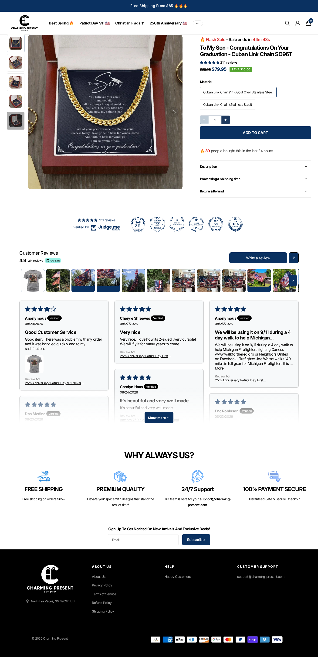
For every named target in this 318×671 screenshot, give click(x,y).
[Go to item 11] (284, 280)
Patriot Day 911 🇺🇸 (94, 23)
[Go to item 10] (259, 280)
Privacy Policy (102, 585)
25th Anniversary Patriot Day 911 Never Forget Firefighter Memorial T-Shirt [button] (53, 383)
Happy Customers (178, 577)
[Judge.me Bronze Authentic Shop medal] (176, 224)
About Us (98, 577)
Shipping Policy (103, 611)
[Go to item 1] (32, 280)
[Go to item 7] (183, 280)
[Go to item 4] (108, 280)
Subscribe (196, 539)
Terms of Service (104, 594)
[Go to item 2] (58, 280)
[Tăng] (225, 120)
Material (206, 82)
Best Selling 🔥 (61, 23)
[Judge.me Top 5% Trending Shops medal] (215, 224)
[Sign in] (297, 23)
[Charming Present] (50, 579)
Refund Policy (102, 603)
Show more (157, 418)
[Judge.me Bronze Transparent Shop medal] (196, 224)
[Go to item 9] (234, 280)
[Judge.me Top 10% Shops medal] (235, 224)
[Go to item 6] (158, 280)
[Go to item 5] (133, 280)
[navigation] (15, 43)
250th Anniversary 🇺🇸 (168, 23)
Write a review (258, 258)
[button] (210, 62)
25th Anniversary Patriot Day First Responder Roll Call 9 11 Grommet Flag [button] (147, 356)
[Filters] (294, 257)
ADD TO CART (255, 132)
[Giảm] (204, 120)
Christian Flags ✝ (129, 23)
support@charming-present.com (260, 577)
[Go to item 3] (83, 280)
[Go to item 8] (208, 280)
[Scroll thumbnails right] (293, 280)
